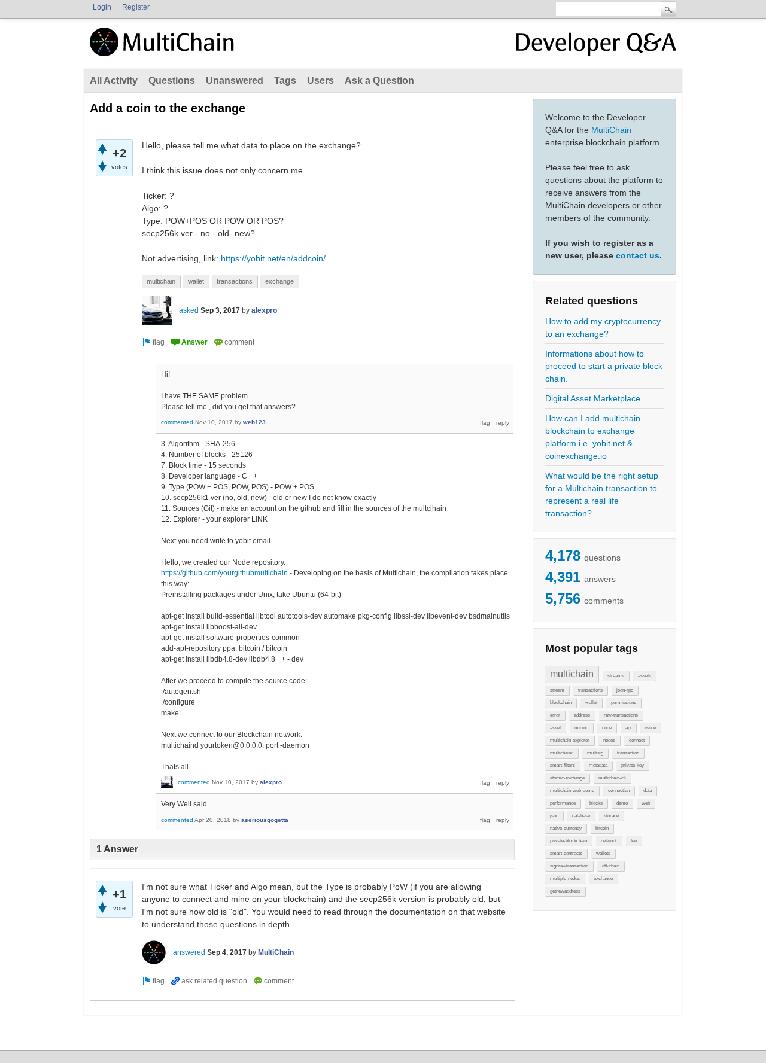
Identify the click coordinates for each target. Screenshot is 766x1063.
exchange (603, 878)
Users (320, 80)
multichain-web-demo (572, 790)
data (647, 790)
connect (637, 740)
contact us (637, 255)
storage (611, 815)
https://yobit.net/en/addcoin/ (273, 258)
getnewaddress (565, 891)
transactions (590, 690)
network (609, 840)
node (607, 727)
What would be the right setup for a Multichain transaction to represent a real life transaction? (601, 494)
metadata (598, 765)
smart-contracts (566, 853)
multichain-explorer (569, 740)
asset (555, 727)
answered (189, 952)
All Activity (114, 80)
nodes (609, 740)
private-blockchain (568, 840)
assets (644, 675)
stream (557, 690)
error (555, 715)
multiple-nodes (565, 878)
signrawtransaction (569, 866)
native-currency (566, 828)
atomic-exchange (567, 778)
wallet (591, 702)
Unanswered (234, 80)
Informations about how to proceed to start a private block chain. (603, 366)
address (582, 715)
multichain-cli (612, 778)
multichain (572, 674)
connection (619, 790)
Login (102, 7)
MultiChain (611, 130)
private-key (632, 765)
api (628, 727)
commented (177, 422)
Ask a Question (379, 80)
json (554, 815)
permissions (623, 702)
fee (634, 840)
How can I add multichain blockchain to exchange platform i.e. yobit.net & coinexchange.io (592, 437)
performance (563, 803)
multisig (595, 753)
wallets (603, 853)
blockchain (561, 702)
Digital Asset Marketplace (592, 398)
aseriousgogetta (264, 820)
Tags (285, 80)
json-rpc (624, 690)
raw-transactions (621, 715)
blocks (596, 803)
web (646, 803)
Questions (171, 80)
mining (581, 727)
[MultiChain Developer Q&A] (596, 47)
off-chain (610, 866)
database (581, 815)
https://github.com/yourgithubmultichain (224, 573)
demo (622, 803)
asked (189, 310)
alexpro (264, 310)
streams (615, 675)
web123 (254, 422)
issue (650, 727)
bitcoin (602, 828)
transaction (628, 753)
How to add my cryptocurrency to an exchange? (603, 327)
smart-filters (562, 765)
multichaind (561, 753)
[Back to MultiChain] (164, 48)
